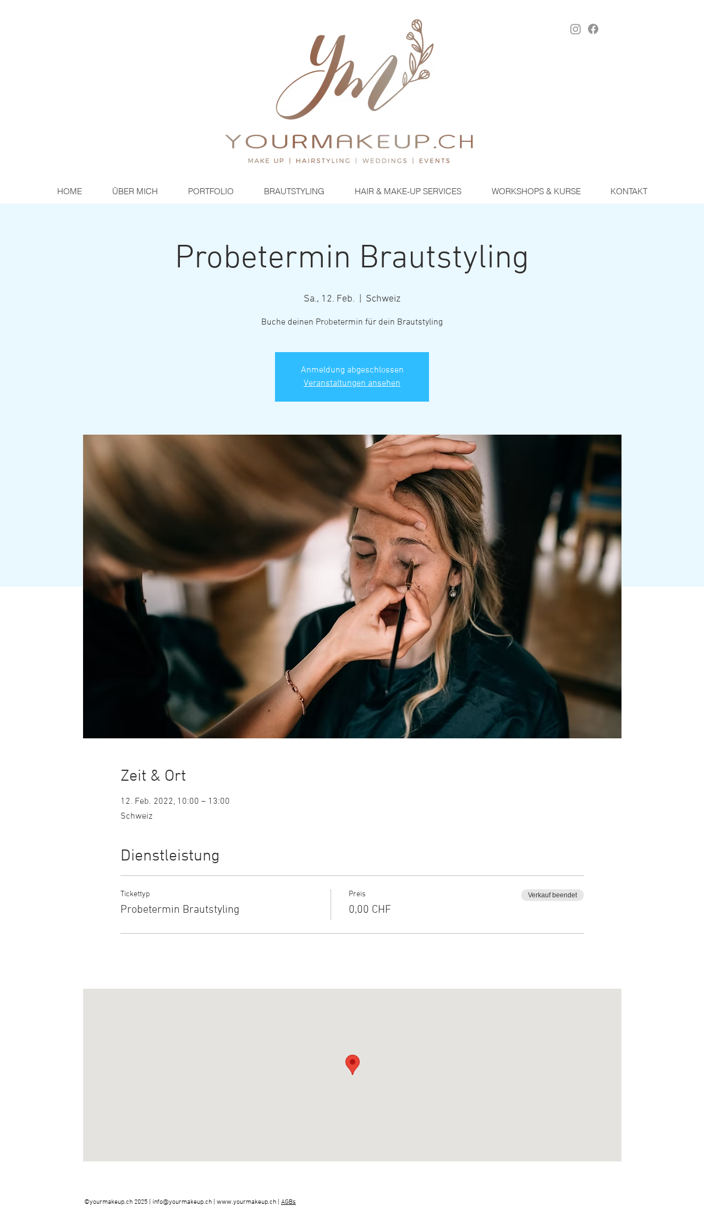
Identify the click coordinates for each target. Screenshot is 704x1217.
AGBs (288, 1202)
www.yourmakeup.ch (246, 1202)
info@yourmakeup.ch (182, 1202)
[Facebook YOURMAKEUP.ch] (593, 29)
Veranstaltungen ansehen (352, 383)
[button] (294, 191)
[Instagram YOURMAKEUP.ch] (575, 29)
